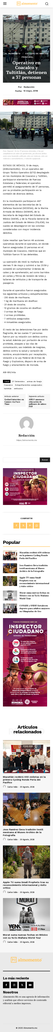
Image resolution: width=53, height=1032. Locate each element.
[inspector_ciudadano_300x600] (25, 705)
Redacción (29, 87)
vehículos (18, 389)
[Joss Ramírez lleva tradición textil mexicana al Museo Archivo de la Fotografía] (10, 568)
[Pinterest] (30, 526)
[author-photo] (5, 786)
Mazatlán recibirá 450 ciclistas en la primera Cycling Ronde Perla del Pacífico (34, 555)
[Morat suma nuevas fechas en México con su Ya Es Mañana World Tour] (10, 595)
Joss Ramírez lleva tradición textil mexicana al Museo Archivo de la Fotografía (33, 568)
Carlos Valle (12, 787)
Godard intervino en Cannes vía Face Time (14, 401)
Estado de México (36, 53)
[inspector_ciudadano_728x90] (26, 104)
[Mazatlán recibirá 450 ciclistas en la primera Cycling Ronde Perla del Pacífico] (10, 555)
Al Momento (12, 53)
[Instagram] (14, 985)
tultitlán (8, 389)
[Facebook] (16, 526)
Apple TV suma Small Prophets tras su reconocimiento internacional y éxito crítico (34, 582)
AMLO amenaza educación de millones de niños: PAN (38, 403)
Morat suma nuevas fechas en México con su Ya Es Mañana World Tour (34, 595)
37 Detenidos (18, 381)
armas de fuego (34, 381)
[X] (23, 526)
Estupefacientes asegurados (28, 385)
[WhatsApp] (37, 526)
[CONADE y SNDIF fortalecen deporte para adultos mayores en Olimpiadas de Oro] (10, 608)
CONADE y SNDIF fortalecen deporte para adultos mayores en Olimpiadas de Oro (34, 608)
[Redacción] (26, 424)
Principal (28, 57)
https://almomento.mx (26, 440)
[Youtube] (30, 985)
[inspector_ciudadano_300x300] (25, 504)
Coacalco (8, 385)
